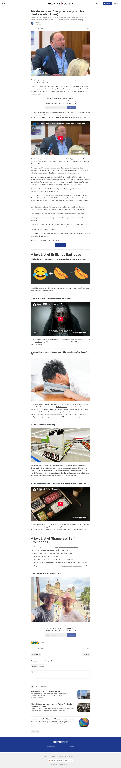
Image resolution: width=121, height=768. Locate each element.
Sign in (116, 3)
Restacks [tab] (41, 666)
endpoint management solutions (66, 547)
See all (34, 732)
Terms (65, 756)
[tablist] (38, 666)
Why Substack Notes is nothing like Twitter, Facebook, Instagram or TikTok (51, 705)
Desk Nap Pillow (61, 407)
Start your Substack (56, 760)
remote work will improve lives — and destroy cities (55, 553)
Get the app (68, 760)
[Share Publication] (100, 3)
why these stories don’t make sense (47, 240)
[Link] (28, 254)
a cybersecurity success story (72, 566)
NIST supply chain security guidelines (47, 559)
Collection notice (72, 756)
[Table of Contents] (2, 384)
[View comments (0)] (38, 28)
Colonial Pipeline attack (78, 562)
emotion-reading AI (61, 550)
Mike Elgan (37, 22)
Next (85, 654)
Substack (52, 764)
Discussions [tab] (43, 686)
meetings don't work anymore (47, 556)
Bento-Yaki (65, 524)
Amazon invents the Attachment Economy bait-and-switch (53, 719)
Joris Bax (38, 342)
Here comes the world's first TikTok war (45, 691)
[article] (60, 695)
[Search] (97, 3)
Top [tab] (32, 686)
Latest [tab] (36, 686)
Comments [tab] (34, 666)
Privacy (61, 756)
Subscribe (107, 3)
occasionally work (42, 470)
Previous (37, 654)
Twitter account (70, 475)
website (58, 475)
